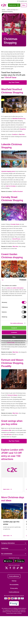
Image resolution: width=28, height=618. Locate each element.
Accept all (14, 328)
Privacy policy (14, 588)
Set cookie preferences (16, 323)
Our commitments (6, 553)
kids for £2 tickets (11, 186)
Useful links (4, 548)
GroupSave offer (6, 430)
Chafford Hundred (18, 191)
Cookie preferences (14, 592)
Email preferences (14, 576)
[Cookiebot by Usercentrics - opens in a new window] (19, 280)
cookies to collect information (15, 288)
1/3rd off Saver (10, 77)
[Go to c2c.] (3, 9)
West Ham (15, 246)
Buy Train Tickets (14, 82)
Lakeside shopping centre (8, 171)
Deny (14, 337)
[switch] (24, 307)
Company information (8, 543)
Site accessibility (14, 584)
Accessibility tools (23, 1)
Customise (14, 332)
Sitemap (14, 581)
